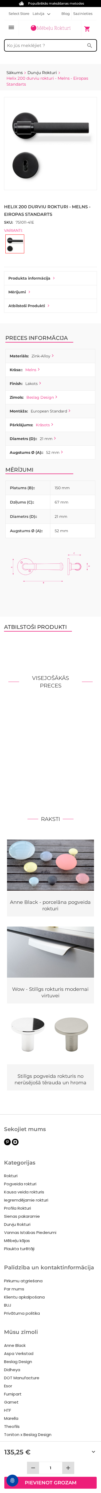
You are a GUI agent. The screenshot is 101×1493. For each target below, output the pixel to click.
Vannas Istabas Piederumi (30, 1232)
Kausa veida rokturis (24, 1192)
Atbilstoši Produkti (26, 305)
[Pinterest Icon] (7, 1144)
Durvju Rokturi (17, 1224)
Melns (30, 369)
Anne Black (15, 1345)
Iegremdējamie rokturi (26, 1200)
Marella (11, 1418)
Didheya (12, 1370)
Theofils (12, 1426)
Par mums (14, 1289)
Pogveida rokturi (20, 1184)
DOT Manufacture (21, 1378)
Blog (65, 13)
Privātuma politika (22, 1313)
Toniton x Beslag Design (27, 1434)
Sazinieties (82, 13)
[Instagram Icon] (15, 1144)
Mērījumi (17, 292)
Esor (8, 1386)
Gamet (11, 1402)
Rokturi (11, 1176)
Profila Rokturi (17, 1208)
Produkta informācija (29, 278)
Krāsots (43, 424)
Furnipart (13, 1394)
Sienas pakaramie (22, 1216)
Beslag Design (40, 397)
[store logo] (50, 28)
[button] (41, 13)
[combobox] (50, 45)
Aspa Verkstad (18, 1353)
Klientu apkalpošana (24, 1297)
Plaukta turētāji (19, 1249)
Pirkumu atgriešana (23, 1281)
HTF (7, 1410)
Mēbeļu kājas (17, 1240)
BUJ (7, 1305)
